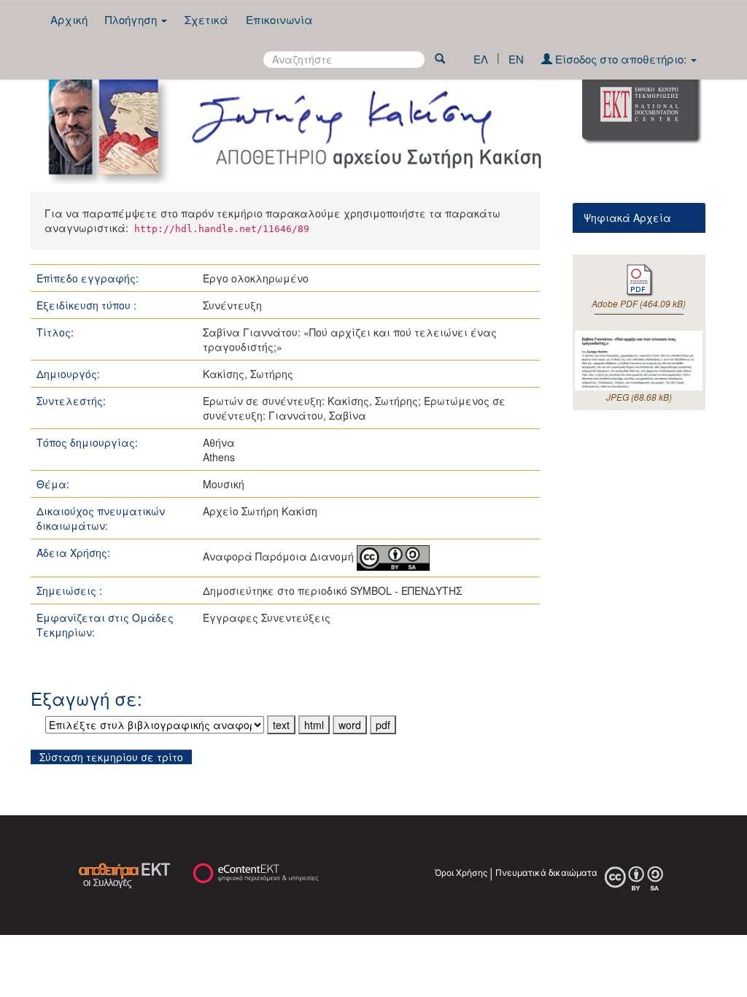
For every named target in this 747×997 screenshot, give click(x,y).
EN (516, 58)
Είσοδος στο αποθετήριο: (620, 58)
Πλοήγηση (132, 19)
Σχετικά (206, 19)
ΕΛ (480, 58)
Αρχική (69, 19)
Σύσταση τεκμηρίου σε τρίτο (111, 757)
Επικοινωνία (279, 19)
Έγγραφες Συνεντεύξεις (266, 617)
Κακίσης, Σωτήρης (248, 373)
